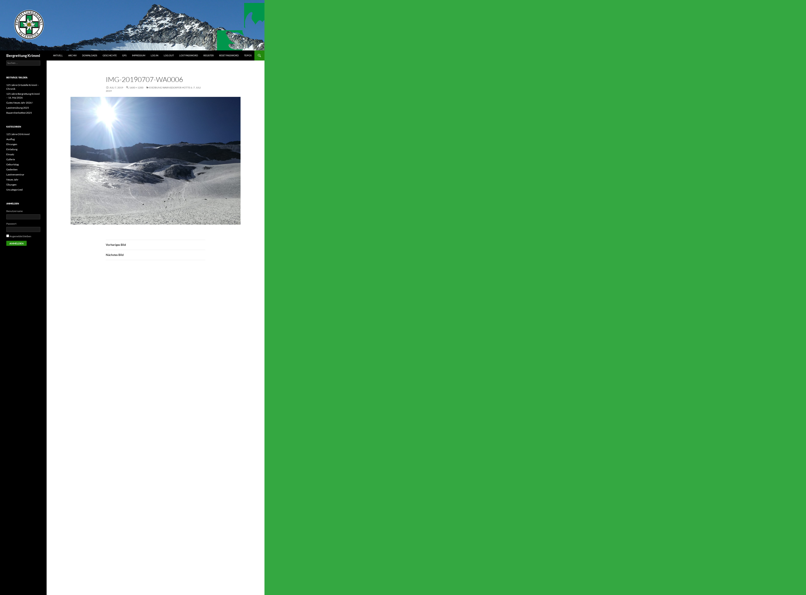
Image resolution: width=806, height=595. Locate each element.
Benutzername (14, 211)
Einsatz (10, 154)
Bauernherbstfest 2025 (19, 112)
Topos (248, 55)
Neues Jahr (12, 179)
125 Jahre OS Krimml (18, 134)
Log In (154, 55)
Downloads (89, 55)
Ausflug (10, 139)
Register (208, 55)
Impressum (138, 55)
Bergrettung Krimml (23, 55)
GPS (124, 55)
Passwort (11, 223)
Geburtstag (12, 164)
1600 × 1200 (136, 87)
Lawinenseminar (15, 174)
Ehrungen (11, 144)
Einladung (11, 149)
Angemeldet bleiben (20, 236)
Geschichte (110, 55)
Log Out (169, 55)
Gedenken (12, 169)
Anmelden (16, 243)
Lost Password (188, 55)
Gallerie (10, 159)
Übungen (11, 184)
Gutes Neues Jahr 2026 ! (19, 102)
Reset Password (229, 55)
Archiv (72, 55)
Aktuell (58, 55)
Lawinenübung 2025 (17, 107)
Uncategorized (14, 189)
